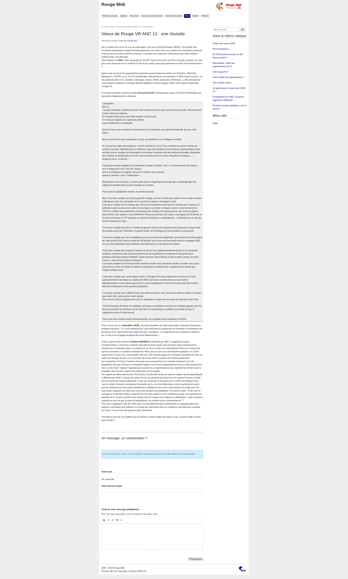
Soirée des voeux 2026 (224, 43)
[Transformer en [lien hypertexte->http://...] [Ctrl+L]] (113, 520)
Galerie (195, 16)
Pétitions (205, 16)
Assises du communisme (152, 16)
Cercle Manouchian (173, 16)
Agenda (123, 16)
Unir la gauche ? (221, 72)
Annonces (134, 16)
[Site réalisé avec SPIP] (242, 569)
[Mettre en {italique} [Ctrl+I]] (108, 520)
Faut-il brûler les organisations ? (228, 77)
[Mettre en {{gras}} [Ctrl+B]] (104, 520)
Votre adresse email (111, 486)
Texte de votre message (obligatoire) (120, 509)
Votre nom (106, 472)
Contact (132, 571)
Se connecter (107, 479)
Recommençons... (221, 49)
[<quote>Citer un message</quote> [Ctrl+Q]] (117, 520)
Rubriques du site (109, 16)
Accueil (104, 27)
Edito (187, 16)
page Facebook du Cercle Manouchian (138, 335)
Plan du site (107, 571)
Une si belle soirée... (222, 83)
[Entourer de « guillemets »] (121, 520)
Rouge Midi (113, 4)
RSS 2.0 (142, 571)
